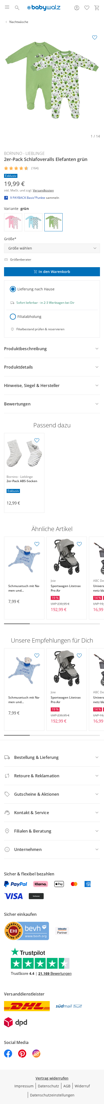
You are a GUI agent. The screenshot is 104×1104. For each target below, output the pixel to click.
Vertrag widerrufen (52, 1078)
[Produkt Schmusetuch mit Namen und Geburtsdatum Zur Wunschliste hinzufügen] (37, 544)
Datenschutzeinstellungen (52, 1095)
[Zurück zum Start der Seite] (99, 1069)
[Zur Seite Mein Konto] (77, 8)
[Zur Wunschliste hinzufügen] (94, 37)
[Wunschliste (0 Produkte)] (87, 8)
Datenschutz (48, 1086)
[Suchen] (17, 8)
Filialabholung (29, 316)
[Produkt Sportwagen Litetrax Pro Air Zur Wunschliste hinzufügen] (79, 544)
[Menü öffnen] (7, 8)
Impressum (24, 1086)
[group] (52, 80)
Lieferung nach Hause (36, 289)
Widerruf (82, 1086)
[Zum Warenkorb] (97, 8)
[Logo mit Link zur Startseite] (43, 8)
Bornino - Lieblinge (24, 153)
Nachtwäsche (18, 22)
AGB (66, 1086)
